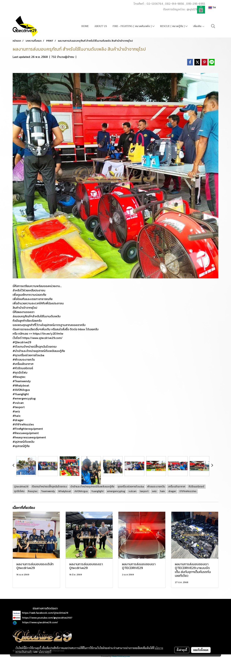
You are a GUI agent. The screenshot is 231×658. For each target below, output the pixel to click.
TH (214, 7)
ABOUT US (100, 26)
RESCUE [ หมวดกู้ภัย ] (172, 26)
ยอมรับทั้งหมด (200, 650)
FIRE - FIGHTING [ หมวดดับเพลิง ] (132, 26)
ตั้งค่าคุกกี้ (182, 650)
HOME (85, 26)
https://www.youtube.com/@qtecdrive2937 (47, 618)
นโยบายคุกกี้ (45, 651)
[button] (213, 26)
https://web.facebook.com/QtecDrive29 (45, 613)
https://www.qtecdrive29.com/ (40, 622)
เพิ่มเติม (197, 26)
